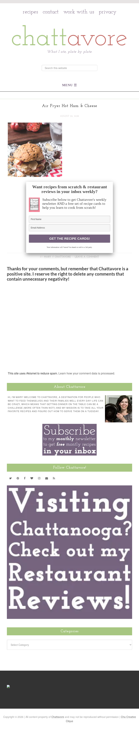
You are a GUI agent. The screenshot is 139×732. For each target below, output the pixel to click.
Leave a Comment (87, 257)
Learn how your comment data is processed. (86, 373)
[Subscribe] (54, 478)
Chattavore (70, 27)
